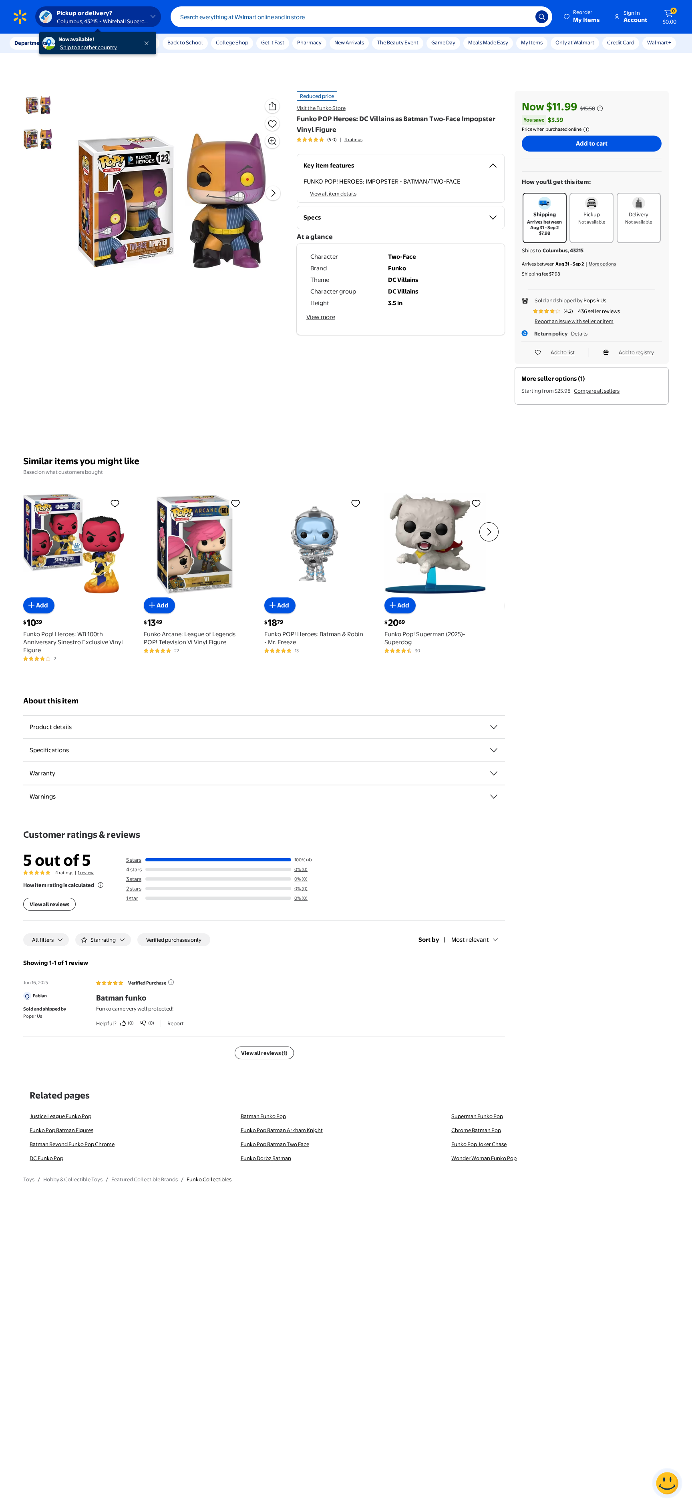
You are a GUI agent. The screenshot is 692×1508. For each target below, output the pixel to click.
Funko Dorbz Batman (266, 1158)
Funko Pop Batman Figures (61, 1130)
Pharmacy (309, 42)
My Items (532, 42)
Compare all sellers (597, 390)
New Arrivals (349, 42)
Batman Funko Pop (263, 1116)
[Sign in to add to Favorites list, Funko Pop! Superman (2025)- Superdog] (476, 503)
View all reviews (49, 904)
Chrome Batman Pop (476, 1130)
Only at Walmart (574, 42)
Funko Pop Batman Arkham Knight (282, 1130)
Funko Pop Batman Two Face (275, 1144)
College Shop (232, 42)
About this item (50, 700)
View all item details (333, 193)
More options (602, 264)
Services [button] (80, 43)
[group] (329, 139)
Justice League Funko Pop (60, 1116)
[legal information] (586, 129)
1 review (86, 872)
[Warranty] (494, 773)
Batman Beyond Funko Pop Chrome (72, 1144)
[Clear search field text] (523, 16)
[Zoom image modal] (272, 141)
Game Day (443, 42)
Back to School (185, 42)
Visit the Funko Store (321, 108)
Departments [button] (30, 43)
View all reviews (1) (264, 1053)
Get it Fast (272, 42)
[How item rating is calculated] (100, 885)
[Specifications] (494, 750)
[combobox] (361, 16)
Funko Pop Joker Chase (479, 1144)
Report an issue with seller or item (574, 321)
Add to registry (636, 352)
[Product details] (494, 727)
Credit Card (620, 42)
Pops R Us (594, 300)
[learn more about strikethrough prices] (600, 108)
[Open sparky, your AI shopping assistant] (667, 1483)
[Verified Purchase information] (171, 982)
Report (175, 1023)
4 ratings (353, 139)
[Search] (541, 16)
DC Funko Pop (46, 1158)
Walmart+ (659, 42)
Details (579, 333)
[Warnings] (494, 796)
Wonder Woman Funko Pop (484, 1158)
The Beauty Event (397, 42)
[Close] (148, 43)
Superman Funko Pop (477, 1116)
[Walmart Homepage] (20, 16)
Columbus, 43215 (563, 250)
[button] (582, 16)
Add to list (563, 352)
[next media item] (273, 193)
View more (320, 317)
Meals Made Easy (488, 42)
